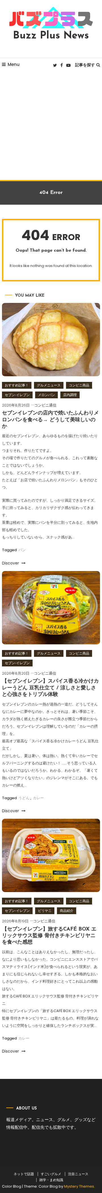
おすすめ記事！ (17, 385)
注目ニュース (78, 1174)
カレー (38, 798)
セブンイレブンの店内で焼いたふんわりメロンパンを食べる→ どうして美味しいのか (50, 420)
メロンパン (46, 394)
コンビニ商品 (79, 385)
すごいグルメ (51, 1174)
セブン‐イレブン (17, 394)
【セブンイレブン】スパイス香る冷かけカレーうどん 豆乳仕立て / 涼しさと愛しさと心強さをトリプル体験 (50, 688)
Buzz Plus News (51, 36)
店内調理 (70, 394)
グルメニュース (49, 385)
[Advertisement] (51, 126)
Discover (11, 563)
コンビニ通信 (45, 405)
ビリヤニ (45, 910)
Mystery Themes (79, 1186)
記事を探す (85, 65)
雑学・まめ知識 (51, 1180)
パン (22, 550)
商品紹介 (66, 910)
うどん (23, 798)
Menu (14, 64)
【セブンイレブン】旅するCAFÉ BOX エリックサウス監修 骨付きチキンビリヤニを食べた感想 (49, 936)
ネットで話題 (24, 1174)
